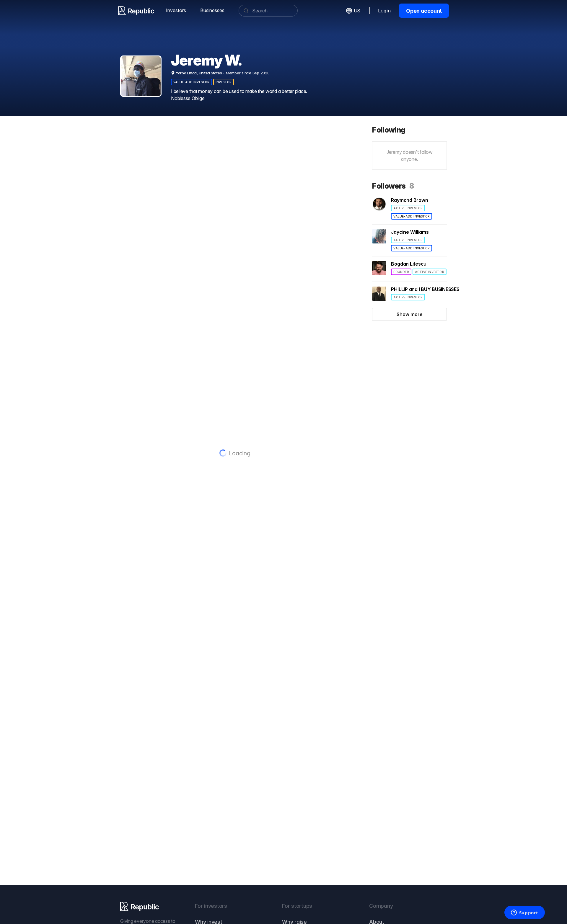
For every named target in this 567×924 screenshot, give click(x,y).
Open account (424, 11)
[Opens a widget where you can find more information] (524, 913)
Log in (384, 11)
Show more (410, 314)
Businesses (212, 10)
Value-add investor (191, 82)
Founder (401, 272)
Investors (176, 10)
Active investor (408, 208)
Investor (224, 82)
